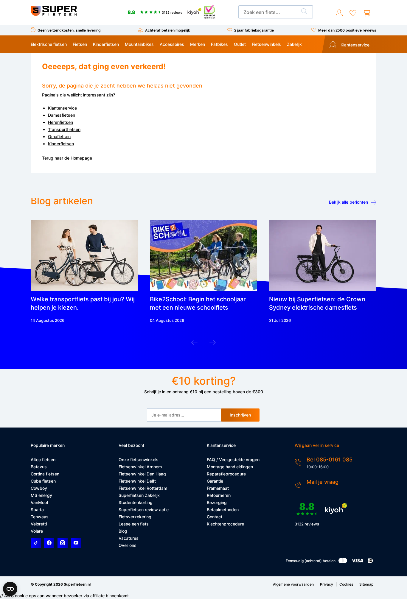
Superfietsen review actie (144, 509)
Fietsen (80, 44)
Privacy (326, 584)
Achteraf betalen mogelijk (167, 30)
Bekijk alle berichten (348, 202)
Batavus (39, 466)
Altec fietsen (43, 459)
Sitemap (366, 584)
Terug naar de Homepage (67, 157)
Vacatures (129, 538)
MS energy (41, 495)
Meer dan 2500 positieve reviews (347, 30)
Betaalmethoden (223, 509)
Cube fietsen (43, 480)
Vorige (194, 343)
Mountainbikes (139, 44)
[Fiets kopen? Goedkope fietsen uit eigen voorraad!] (54, 14)
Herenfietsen (60, 122)
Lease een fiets (134, 523)
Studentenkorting (136, 502)
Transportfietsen (64, 129)
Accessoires (172, 44)
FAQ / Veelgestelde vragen (233, 459)
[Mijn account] (339, 13)
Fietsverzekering (135, 516)
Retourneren (219, 495)
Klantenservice (354, 44)
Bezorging (217, 502)
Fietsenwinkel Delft (137, 480)
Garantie (215, 480)
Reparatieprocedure (226, 473)
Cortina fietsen (45, 473)
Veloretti (39, 523)
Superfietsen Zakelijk (139, 495)
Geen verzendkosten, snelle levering (69, 30)
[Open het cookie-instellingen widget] (10, 589)
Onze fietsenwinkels (139, 459)
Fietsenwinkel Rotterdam (143, 488)
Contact (214, 516)
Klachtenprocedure (225, 523)
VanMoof (39, 502)
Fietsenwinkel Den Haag (142, 473)
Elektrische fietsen (49, 44)
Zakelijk (294, 44)
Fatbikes (219, 44)
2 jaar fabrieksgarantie (254, 30)
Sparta (37, 509)
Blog (123, 531)
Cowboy (39, 488)
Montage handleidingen (230, 466)
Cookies (346, 584)
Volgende (213, 343)
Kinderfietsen (106, 44)
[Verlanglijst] (352, 13)
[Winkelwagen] (366, 13)
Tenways (40, 516)
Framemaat (218, 488)
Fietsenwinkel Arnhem (140, 466)
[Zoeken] (304, 12)
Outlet (240, 44)
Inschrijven (240, 414)
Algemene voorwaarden (293, 584)
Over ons (127, 545)
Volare (37, 531)
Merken (197, 44)
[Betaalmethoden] (342, 562)
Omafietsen (59, 136)
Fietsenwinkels (266, 44)
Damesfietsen (61, 115)
